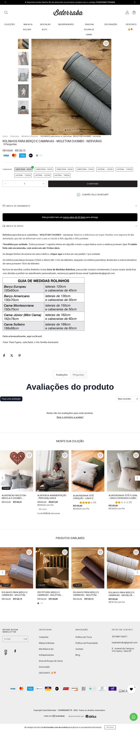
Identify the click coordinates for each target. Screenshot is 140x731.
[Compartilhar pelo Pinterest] (19, 355)
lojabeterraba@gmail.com (124, 642)
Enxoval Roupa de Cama (89, 29)
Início (5, 136)
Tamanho (7, 169)
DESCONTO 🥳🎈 (47, 673)
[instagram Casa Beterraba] (6, 651)
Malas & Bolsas (46, 643)
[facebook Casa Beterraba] (15, 651)
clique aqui (56, 254)
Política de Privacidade (86, 643)
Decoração (110, 24)
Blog (77, 655)
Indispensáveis (66, 24)
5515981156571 (119, 636)
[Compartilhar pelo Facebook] (4, 355)
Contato (79, 649)
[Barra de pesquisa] (6, 13)
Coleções (9, 24)
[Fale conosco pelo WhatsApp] (133, 717)
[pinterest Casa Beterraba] (6, 654)
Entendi (110, 727)
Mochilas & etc (46, 649)
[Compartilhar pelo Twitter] (12, 355)
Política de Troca (83, 637)
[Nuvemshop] (54, 716)
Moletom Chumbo (30, 136)
